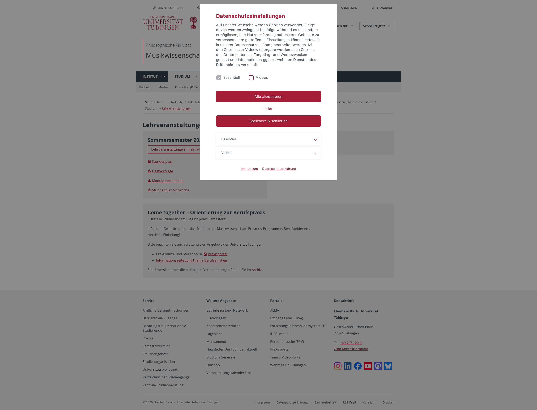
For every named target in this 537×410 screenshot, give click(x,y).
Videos (262, 77)
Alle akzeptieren (268, 96)
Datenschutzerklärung (279, 169)
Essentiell (231, 77)
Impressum (249, 169)
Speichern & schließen (268, 121)
